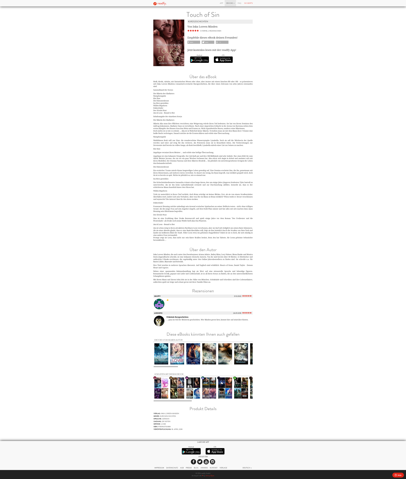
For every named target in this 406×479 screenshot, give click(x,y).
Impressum (159, 468)
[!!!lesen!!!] (161, 388)
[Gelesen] (177, 388)
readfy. (162, 3)
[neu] (225, 388)
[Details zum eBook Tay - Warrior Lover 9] (177, 354)
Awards (204, 468)
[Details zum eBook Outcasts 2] (241, 354)
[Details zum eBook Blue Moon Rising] (193, 354)
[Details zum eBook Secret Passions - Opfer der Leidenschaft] (225, 354)
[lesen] (193, 388)
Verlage (223, 468)
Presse (189, 468)
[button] (230, 3)
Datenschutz (172, 468)
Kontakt (213, 468)
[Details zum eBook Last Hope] (161, 354)
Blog (196, 468)
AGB (182, 468)
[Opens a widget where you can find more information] (398, 475)
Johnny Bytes (209, 475)
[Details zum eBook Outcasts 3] (209, 354)
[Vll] (241, 388)
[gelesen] (209, 388)
